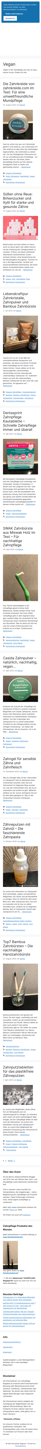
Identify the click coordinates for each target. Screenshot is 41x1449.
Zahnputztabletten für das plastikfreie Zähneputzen (18, 1071)
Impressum (7, 1352)
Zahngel (15, 810)
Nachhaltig (24, 176)
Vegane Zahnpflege (13, 173)
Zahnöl (25, 924)
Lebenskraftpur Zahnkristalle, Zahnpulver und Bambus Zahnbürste (19, 300)
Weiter (11, 1161)
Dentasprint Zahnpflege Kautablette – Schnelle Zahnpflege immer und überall (19, 421)
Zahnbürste (7, 398)
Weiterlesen (26, 167)
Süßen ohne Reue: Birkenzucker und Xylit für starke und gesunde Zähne (18, 200)
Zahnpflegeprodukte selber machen (17, 921)
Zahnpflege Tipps (23, 279)
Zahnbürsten (8, 1053)
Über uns (13, 1210)
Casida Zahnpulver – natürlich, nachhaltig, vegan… (20, 662)
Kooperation (8, 1347)
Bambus (9, 395)
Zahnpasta (7, 179)
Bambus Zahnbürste (21, 395)
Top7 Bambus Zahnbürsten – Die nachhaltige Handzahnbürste (18, 948)
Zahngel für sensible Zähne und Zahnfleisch (19, 763)
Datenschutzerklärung (11, 1342)
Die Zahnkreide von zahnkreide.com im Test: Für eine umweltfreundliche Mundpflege (18, 92)
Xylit (13, 279)
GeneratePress (20, 1446)
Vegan (32, 176)
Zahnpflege (26, 1141)
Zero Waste (17, 643)
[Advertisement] (20, 35)
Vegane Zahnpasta (19, 1144)
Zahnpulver (28, 398)
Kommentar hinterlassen (15, 182)
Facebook (26, 1215)
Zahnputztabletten (19, 514)
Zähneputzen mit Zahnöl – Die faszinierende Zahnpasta (16, 830)
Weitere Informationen (14, 14)
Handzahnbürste (29, 392)
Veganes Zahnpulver (20, 741)
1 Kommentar (11, 1150)
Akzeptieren (10, 18)
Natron (8, 924)
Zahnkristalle (18, 398)
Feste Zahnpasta (12, 176)
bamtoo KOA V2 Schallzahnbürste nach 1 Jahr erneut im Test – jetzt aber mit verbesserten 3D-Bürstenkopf (19, 1305)
